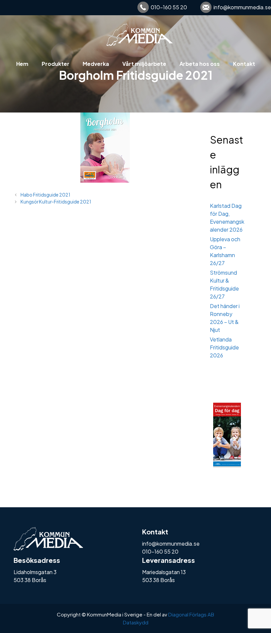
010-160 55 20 (169, 7)
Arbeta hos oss (199, 63)
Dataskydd (135, 622)
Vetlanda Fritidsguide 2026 (224, 347)
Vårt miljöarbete (144, 63)
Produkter (55, 63)
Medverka (96, 63)
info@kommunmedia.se (242, 7)
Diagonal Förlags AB (191, 614)
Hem (22, 63)
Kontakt (244, 63)
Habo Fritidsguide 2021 (45, 195)
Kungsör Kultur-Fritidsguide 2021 (55, 201)
